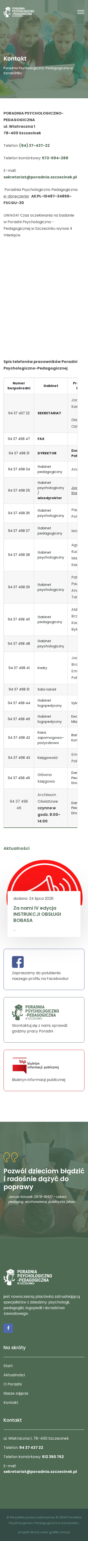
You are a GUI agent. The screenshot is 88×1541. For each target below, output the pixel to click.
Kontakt (11, 1402)
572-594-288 (55, 158)
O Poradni (13, 1384)
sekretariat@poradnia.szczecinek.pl (40, 177)
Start (8, 1365)
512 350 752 (53, 1456)
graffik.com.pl (59, 1532)
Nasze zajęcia (16, 1393)
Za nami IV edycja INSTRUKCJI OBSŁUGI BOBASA (37, 914)
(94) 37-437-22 (34, 145)
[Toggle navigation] (80, 12)
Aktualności (14, 1375)
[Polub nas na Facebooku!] (8, 1328)
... (14, 929)
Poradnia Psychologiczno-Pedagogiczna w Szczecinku (38, 70)
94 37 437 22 (31, 1447)
